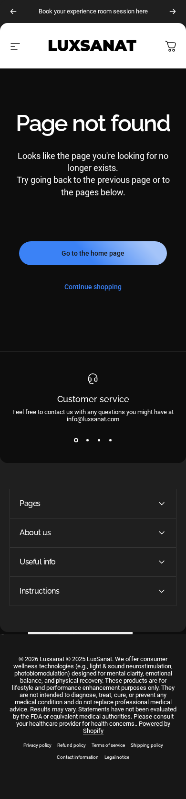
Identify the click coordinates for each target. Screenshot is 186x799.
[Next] (172, 11)
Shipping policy (147, 745)
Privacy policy (37, 745)
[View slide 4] (110, 440)
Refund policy (71, 745)
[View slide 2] (87, 440)
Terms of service (108, 745)
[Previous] (13, 11)
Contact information (78, 757)
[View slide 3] (98, 440)
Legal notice (116, 757)
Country (13, 636)
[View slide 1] (76, 440)
